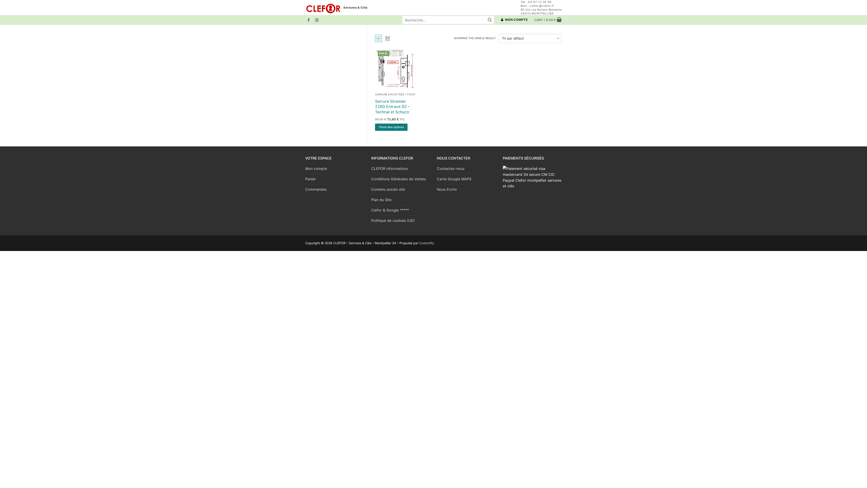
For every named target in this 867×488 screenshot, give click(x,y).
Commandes (316, 189)
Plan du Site (381, 199)
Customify (426, 243)
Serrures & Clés (355, 7)
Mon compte (316, 168)
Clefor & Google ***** (390, 210)
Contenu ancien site (388, 189)
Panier (310, 179)
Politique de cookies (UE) (393, 220)
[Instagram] (317, 19)
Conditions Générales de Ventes (398, 179)
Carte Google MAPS (454, 179)
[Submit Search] (489, 20)
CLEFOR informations (389, 168)
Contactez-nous (450, 168)
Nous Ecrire (447, 189)
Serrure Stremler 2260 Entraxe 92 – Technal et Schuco (392, 107)
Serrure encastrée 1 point (395, 94)
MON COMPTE (516, 19)
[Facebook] (308, 19)
